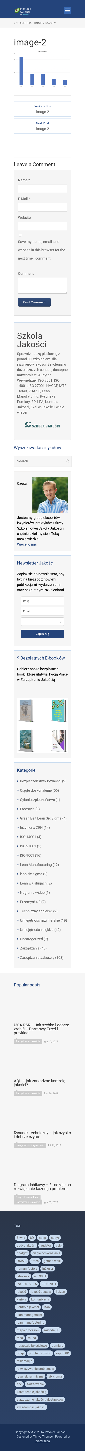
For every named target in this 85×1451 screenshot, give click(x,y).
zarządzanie (35, 1384)
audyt (55, 1238)
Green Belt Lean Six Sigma (40, 818)
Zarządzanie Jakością (37, 957)
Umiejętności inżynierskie (40, 920)
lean (47, 1307)
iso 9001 (40, 1276)
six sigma (55, 1376)
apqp (42, 1238)
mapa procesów (28, 1330)
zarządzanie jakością (31, 1392)
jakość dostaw (41, 1292)
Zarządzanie (30, 948)
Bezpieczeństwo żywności (40, 781)
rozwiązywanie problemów (35, 1369)
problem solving (40, 1353)
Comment (26, 273)
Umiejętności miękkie (37, 930)
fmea (35, 1261)
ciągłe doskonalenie (46, 1253)
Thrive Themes (43, 1436)
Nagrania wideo (32, 892)
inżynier (47, 1268)
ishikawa (23, 1276)
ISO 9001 (27, 855)
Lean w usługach (33, 883)
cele (58, 1245)
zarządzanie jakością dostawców (40, 1399)
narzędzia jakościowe (32, 1345)
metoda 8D (52, 1330)
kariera (21, 1299)
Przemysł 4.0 (30, 902)
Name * (24, 180)
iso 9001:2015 (27, 1284)
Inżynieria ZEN (31, 827)
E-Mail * (24, 199)
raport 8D (62, 1353)
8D (32, 1238)
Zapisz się (42, 634)
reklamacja (24, 1361)
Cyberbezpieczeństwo (37, 800)
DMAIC (21, 1261)
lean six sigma (31, 874)
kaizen (60, 1292)
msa (20, 1338)
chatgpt (22, 1253)
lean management (29, 1315)
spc (19, 1384)
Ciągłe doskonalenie (36, 790)
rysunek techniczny (30, 1376)
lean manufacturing (30, 1322)
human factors (27, 1268)
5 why (21, 1238)
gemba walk (52, 1261)
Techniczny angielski (36, 911)
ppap (20, 1353)
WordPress (42, 1441)
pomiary (57, 1345)
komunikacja (40, 1299)
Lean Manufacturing (36, 865)
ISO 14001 (28, 837)
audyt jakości (26, 1245)
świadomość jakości (31, 1407)
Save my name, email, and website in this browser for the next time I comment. (41, 250)
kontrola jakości (28, 1307)
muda (32, 1338)
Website (24, 217)
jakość (21, 1292)
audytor (45, 1245)
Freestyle (27, 809)
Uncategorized (31, 939)
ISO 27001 (28, 846)
